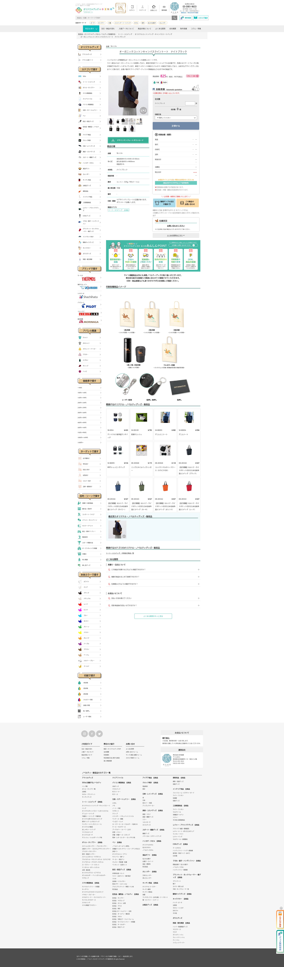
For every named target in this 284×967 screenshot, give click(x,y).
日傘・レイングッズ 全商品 (153, 794)
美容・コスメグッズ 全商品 (153, 810)
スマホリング (86, 902)
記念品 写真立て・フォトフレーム (123, 919)
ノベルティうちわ (178, 867)
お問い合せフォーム (132, 752)
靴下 (174, 883)
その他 (175, 913)
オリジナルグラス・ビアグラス (91, 872)
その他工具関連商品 (179, 820)
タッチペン (85, 889)
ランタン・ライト (178, 834)
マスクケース (177, 929)
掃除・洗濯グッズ (178, 781)
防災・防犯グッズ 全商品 (121, 869)
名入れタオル (147, 847)
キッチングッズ (86, 797)
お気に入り (153, 10)
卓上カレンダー (147, 878)
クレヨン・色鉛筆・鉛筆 (119, 862)
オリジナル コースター (149, 886)
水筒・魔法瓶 (86, 870)
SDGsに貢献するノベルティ (91, 782)
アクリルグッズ (87, 777)
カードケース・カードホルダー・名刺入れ (125, 824)
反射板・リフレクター (119, 881)
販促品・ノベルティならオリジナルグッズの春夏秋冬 (97, 959)
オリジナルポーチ (87, 834)
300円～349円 (82, 412)
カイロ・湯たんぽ (178, 886)
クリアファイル (117, 777)
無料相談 (164, 10)
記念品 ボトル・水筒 (119, 903)
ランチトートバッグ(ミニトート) (92, 824)
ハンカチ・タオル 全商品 (152, 841)
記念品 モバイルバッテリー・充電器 (123, 921)
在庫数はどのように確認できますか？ (124, 584)
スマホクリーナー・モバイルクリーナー (94, 897)
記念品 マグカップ (118, 900)
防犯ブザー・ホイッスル (119, 884)
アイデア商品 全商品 (150, 777)
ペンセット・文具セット (119, 864)
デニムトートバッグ (88, 813)
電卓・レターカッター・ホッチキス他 (123, 837)
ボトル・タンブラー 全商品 (92, 842)
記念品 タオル (117, 916)
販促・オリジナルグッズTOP (112, 749)
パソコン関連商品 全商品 (121, 782)
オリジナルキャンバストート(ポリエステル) (95, 811)
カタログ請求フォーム (132, 758)
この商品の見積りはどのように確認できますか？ (128, 569)
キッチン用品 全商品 (150, 883)
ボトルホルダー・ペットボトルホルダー (94, 875)
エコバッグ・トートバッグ (123, 23)
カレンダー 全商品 (150, 871)
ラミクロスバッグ (87, 832)
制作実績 (183, 28)
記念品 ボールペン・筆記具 (121, 914)
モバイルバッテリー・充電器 (90, 886)
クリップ (115, 813)
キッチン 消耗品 (147, 892)
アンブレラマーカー (149, 805)
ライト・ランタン (178, 795)
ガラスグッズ (177, 918)
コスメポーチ (147, 822)
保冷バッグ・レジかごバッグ (90, 821)
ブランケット (177, 881)
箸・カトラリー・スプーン (151, 900)
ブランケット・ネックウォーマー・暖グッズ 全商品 (187, 876)
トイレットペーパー (179, 942)
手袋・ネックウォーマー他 (181, 889)
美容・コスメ (147, 814)
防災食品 (115, 889)
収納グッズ (176, 784)
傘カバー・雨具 (147, 803)
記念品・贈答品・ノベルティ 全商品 (125, 894)
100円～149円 (82, 392)
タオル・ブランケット (88, 794)
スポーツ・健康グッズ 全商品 (153, 830)
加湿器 (175, 798)
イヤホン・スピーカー (88, 894)
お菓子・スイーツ (148, 861)
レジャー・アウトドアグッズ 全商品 (186, 825)
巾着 (109, 23)
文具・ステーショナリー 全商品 (124, 799)
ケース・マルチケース (119, 827)
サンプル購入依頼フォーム (134, 755)
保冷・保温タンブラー (88, 854)
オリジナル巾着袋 (87, 827)
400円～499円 (82, 422)
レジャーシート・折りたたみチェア (183, 831)
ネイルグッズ (147, 825)
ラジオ (114, 878)
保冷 (143, 23)
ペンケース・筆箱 (117, 819)
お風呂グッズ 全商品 (150, 905)
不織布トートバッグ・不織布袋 (91, 816)
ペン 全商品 (117, 842)
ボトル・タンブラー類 (88, 789)
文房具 (84, 791)
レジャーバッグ (177, 836)
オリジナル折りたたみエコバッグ (92, 819)
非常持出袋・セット (118, 873)
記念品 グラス (117, 906)
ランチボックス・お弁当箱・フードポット (155, 897)
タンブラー (101, 23)
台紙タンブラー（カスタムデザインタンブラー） (96, 848)
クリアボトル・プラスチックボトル (92, 862)
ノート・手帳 (116, 808)
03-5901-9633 (189, 6)
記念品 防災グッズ (118, 927)
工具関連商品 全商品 (180, 805)
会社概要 (172, 28)
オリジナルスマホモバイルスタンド (92, 892)
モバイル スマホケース (89, 900)
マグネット (115, 811)
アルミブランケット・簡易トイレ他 (123, 886)
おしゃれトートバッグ (88, 829)
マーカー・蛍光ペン (118, 859)
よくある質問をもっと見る (153, 616)
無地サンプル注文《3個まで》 (167, 203)
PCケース (115, 794)
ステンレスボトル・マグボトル (91, 856)
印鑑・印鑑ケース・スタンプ (121, 834)
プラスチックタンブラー (89, 851)
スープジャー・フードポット (90, 864)
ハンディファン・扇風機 (180, 869)
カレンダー (162, 23)
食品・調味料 (147, 864)
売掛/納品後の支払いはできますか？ (124, 605)
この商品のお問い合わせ (190, 203)
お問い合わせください (176, 226)
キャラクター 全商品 (180, 899)
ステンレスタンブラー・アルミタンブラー (94, 846)
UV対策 (175, 856)
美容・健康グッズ (148, 817)
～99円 (80, 387)
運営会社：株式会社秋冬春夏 (189, 12)
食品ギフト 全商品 (150, 855)
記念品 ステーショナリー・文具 (121, 911)
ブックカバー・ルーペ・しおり (121, 829)
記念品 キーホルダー (119, 924)
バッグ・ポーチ (177, 902)
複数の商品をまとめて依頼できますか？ (125, 577)
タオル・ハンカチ (178, 908)
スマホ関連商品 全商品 (90, 883)
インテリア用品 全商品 (181, 789)
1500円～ (80, 442)
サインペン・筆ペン (118, 856)
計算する (176, 126)
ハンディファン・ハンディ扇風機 (183, 850)
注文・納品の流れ (108, 28)
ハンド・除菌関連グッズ (180, 926)
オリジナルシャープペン (119, 854)
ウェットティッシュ (179, 937)
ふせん (114, 803)
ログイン (132, 10)
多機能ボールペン (178, 814)
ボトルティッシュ (178, 934)
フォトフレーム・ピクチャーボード (183, 792)
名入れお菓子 (152, 23)
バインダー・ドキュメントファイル (123, 816)
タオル (136, 23)
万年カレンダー (147, 875)
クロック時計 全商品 (150, 782)
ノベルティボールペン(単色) (120, 846)
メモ (113, 805)
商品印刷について (144, 28)
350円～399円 (82, 417)
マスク (175, 932)
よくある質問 (160, 28)
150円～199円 (82, 397)
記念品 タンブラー (118, 898)
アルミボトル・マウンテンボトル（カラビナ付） (96, 859)
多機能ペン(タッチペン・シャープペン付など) (126, 848)
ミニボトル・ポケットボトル (90, 867)
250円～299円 (82, 407)
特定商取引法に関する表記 (112, 758)
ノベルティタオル (148, 850)
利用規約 (106, 755)
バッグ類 (84, 786)
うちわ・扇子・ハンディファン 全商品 (187, 860)
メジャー (175, 817)
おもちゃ (175, 910)
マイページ (142, 10)
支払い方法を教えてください (121, 598)
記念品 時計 (116, 908)
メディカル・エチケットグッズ (152, 836)
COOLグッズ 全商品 (180, 844)
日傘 (144, 800)
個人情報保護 (108, 761)
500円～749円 (82, 427)
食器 (144, 894)
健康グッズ (146, 833)
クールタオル (177, 848)
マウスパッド (116, 789)
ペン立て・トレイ (117, 821)
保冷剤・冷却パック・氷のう (181, 853)
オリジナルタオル (148, 844)
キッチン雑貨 (147, 889)
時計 (144, 789)
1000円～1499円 (83, 437)
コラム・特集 (196, 28)
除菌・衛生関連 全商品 (181, 923)
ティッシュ (176, 940)
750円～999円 (82, 432)
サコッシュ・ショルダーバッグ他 (92, 837)
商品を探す (89, 29)
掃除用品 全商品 (179, 777)
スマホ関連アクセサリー (89, 905)
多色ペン (115, 851)
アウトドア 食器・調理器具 (181, 828)
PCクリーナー (116, 791)
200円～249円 (82, 402)
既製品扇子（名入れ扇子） (181, 864)
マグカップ (85, 878)
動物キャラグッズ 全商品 (182, 894)
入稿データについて (126, 28)
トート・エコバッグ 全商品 (118, 210)
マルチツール (177, 812)
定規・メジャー (117, 832)
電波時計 (145, 786)
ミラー (145, 819)
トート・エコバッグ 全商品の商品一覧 (120, 553)
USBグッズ (115, 786)
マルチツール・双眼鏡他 (180, 839)
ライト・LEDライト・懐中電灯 (121, 876)
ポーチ (93, 23)
